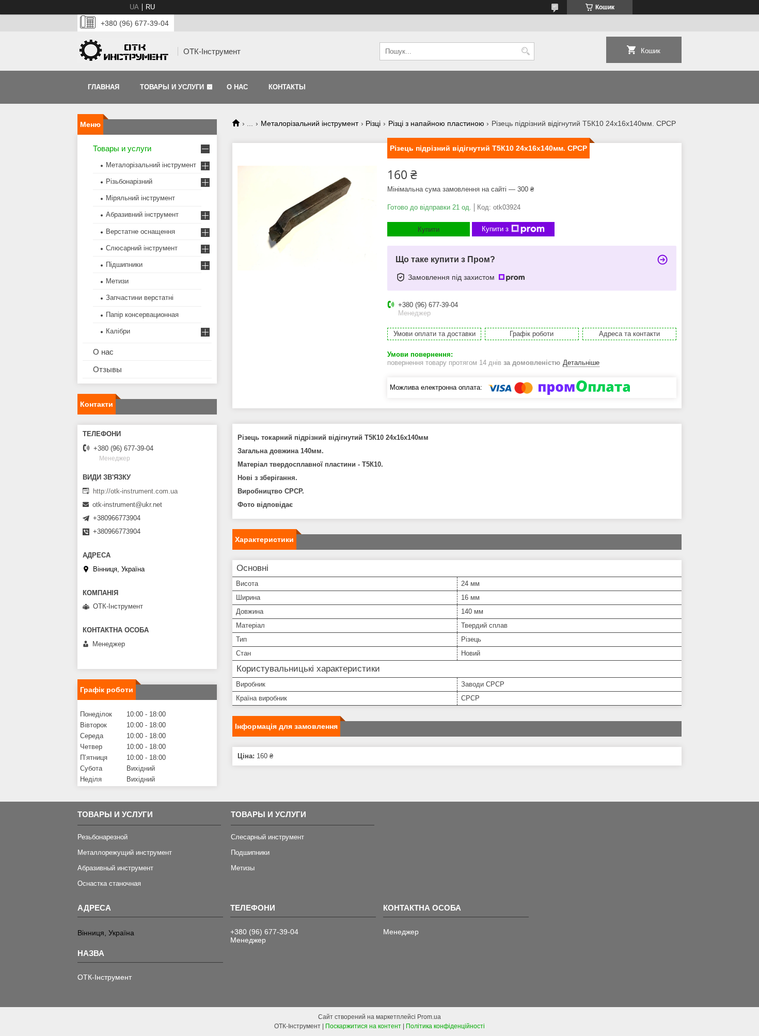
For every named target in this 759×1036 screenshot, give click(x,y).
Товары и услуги (172, 87)
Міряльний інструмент (140, 198)
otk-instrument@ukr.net (127, 504)
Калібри (118, 331)
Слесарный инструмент (267, 837)
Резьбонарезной (102, 837)
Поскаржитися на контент (363, 1026)
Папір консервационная (142, 314)
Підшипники (124, 264)
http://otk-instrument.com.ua (135, 491)
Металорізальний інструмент (309, 123)
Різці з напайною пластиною (436, 123)
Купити (428, 229)
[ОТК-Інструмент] (123, 52)
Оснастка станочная (109, 883)
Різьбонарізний (129, 181)
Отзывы (107, 369)
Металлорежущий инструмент (124, 852)
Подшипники (250, 852)
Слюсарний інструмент (142, 248)
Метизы (243, 868)
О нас (237, 87)
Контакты (287, 87)
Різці (373, 123)
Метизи (117, 281)
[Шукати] (525, 51)
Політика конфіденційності (445, 1026)
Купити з (495, 229)
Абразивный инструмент (115, 868)
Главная (103, 87)
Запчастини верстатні (139, 297)
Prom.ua (429, 1017)
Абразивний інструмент (142, 214)
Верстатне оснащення (140, 231)
